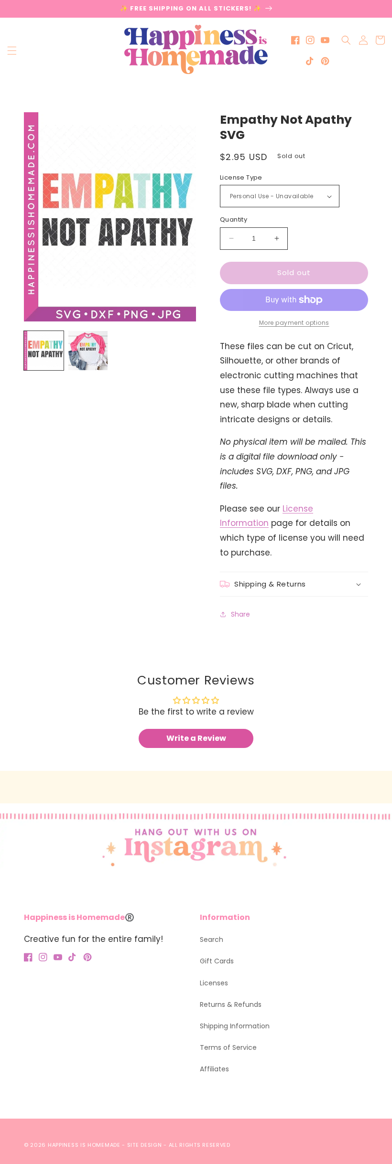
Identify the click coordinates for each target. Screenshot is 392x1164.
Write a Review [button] (196, 738)
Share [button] (240, 614)
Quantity (233, 219)
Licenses (214, 983)
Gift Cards (217, 961)
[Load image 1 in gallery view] (44, 351)
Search (211, 939)
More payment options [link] (294, 323)
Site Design (144, 1145)
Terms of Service (228, 1047)
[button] (11, 50)
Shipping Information (235, 1026)
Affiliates (214, 1069)
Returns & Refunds (230, 1004)
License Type (241, 177)
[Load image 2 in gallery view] (88, 351)
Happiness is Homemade (84, 1145)
